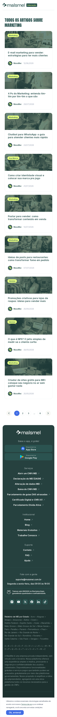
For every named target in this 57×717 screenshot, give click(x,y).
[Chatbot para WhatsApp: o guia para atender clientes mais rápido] (28, 121)
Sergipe (34, 639)
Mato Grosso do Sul (26, 626)
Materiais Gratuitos (27, 530)
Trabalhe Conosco (28, 535)
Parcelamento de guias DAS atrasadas (27, 494)
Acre (33, 617)
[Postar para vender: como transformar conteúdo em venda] (28, 203)
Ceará (33, 620)
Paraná (23, 629)
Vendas (12, 281)
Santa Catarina (11, 639)
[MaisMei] (28, 432)
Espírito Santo (26, 623)
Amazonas (17, 620)
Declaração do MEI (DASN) (27, 478)
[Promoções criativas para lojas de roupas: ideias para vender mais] (28, 285)
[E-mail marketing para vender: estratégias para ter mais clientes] (28, 39)
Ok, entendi (15, 712)
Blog (27, 525)
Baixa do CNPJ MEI (27, 489)
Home (27, 519)
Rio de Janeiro (11, 632)
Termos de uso (26, 704)
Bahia (26, 620)
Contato (27, 550)
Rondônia (27, 635)
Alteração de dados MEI (27, 484)
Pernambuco (33, 629)
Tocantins (44, 639)
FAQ (27, 555)
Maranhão (45, 623)
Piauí (43, 629)
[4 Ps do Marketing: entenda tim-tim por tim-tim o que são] (28, 80)
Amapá (8, 620)
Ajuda (27, 560)
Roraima (36, 635)
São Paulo (23, 639)
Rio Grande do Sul (13, 635)
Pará (7, 629)
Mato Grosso (10, 626)
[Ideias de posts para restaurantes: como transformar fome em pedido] (28, 244)
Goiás (36, 623)
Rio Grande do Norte (29, 632)
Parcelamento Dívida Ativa (27, 505)
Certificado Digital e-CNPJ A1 (27, 499)
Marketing (13, 35)
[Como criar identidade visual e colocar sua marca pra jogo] (28, 162)
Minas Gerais (43, 626)
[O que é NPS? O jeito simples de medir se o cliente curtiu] (28, 326)
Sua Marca (13, 158)
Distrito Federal (11, 623)
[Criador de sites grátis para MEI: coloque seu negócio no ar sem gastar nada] (28, 366)
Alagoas (40, 617)
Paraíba (14, 629)
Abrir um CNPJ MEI (27, 473)
